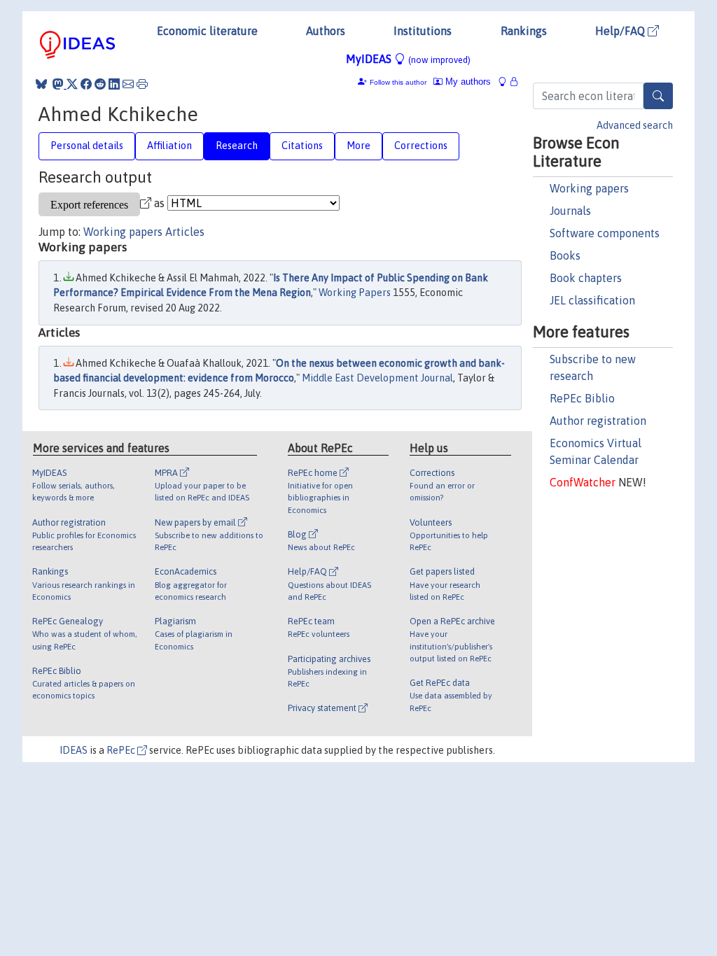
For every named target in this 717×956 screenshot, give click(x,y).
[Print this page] (142, 84)
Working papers (589, 188)
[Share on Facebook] (86, 84)
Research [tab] (237, 145)
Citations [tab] (302, 145)
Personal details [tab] (86, 145)
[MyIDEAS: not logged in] (506, 81)
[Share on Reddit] (100, 84)
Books (565, 255)
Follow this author (398, 82)
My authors (467, 81)
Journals (570, 210)
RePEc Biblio (582, 398)
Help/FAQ (621, 30)
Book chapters (586, 278)
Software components (605, 233)
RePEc (121, 750)
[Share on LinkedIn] (114, 84)
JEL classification (592, 300)
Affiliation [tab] (169, 145)
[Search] (658, 96)
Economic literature (207, 30)
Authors (325, 30)
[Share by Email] (128, 84)
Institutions (423, 30)
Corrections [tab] (420, 145)
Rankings (524, 30)
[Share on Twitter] (72, 84)
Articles (184, 231)
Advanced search (635, 125)
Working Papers (355, 292)
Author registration (598, 420)
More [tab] (358, 145)
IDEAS (74, 750)
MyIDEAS (408, 58)
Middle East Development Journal (377, 378)
